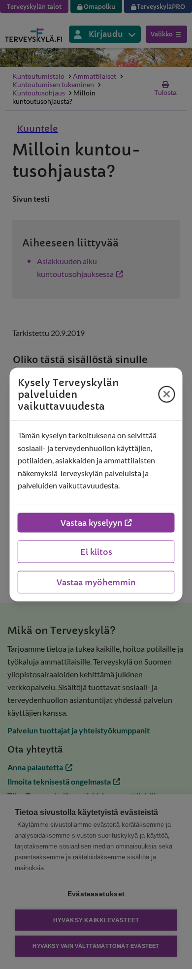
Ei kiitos (96, 551)
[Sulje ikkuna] (167, 394)
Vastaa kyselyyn (92, 522)
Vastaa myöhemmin (96, 582)
